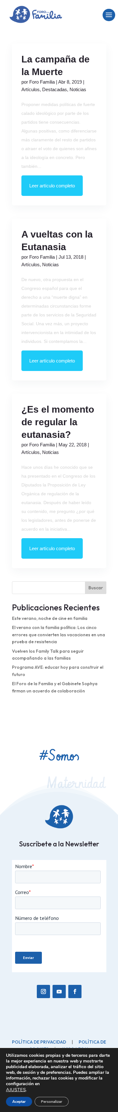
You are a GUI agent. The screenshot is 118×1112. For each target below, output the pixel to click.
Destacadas (54, 89)
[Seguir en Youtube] (59, 967)
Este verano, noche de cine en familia (49, 618)
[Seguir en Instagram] (43, 967)
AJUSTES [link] (16, 1089)
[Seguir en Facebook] (74, 967)
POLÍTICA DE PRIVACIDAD (39, 1018)
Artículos (30, 89)
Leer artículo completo (52, 185)
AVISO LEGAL (75, 1024)
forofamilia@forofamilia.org (42, 1034)
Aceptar (19, 1101)
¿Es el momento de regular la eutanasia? (57, 422)
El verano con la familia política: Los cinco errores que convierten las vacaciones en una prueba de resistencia (58, 634)
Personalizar (51, 1101)
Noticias (78, 89)
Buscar (95, 588)
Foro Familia (42, 82)
